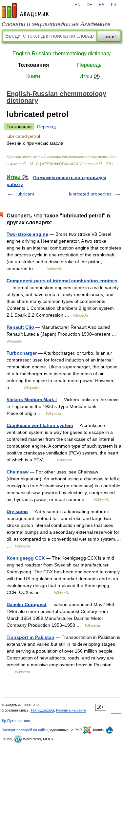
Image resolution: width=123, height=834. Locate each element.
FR (113, 5)
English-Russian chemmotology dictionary (61, 53)
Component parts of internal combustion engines (62, 280)
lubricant (25, 193)
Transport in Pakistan (30, 637)
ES (102, 5)
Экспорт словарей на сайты (25, 730)
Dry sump (17, 511)
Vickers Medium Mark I (32, 399)
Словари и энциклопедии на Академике (56, 24)
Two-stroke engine (27, 234)
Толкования (33, 65)
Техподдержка (42, 710)
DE (89, 5)
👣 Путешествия (16, 721)
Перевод (46, 126)
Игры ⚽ (89, 76)
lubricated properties (90, 193)
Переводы (90, 65)
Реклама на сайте (71, 710)
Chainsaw (18, 471)
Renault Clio (20, 327)
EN (77, 5)
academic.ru (25, 10)
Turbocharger (22, 353)
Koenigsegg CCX (26, 558)
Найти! (108, 36)
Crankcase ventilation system (40, 425)
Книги (33, 76)
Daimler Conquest (27, 604)
